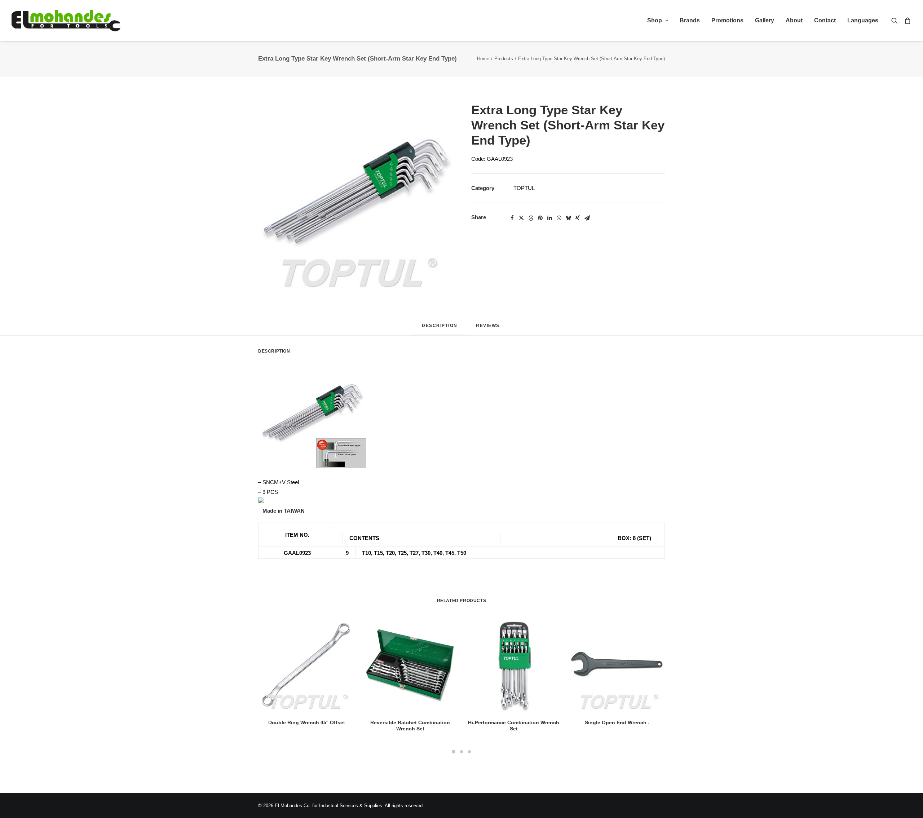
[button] (896, 20)
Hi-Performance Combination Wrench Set (513, 725)
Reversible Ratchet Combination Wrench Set (410, 725)
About (794, 20)
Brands (690, 20)
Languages (862, 20)
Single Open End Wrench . (617, 722)
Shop (654, 20)
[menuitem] (657, 20)
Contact (825, 20)
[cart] (906, 20)
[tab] (488, 328)
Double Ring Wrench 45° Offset (306, 722)
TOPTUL (524, 188)
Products (503, 58)
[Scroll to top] (909, 804)
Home (483, 58)
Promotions (727, 20)
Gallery (764, 20)
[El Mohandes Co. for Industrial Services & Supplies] (66, 20)
